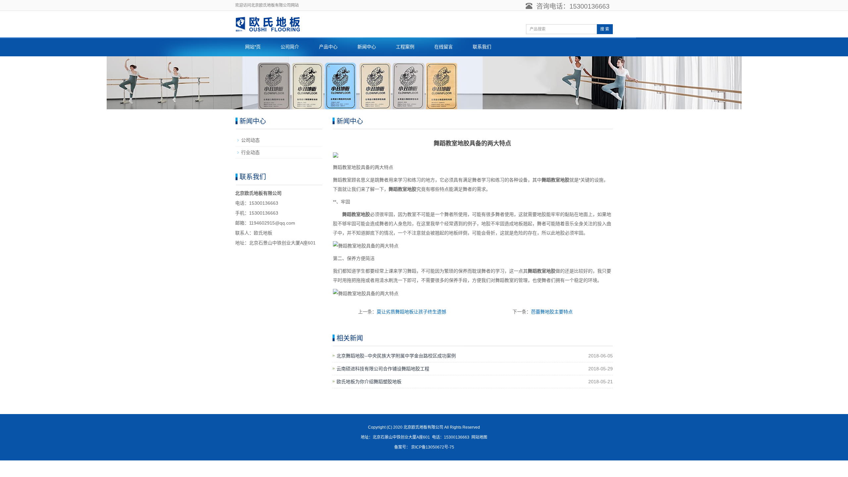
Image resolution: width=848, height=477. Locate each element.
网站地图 (479, 437)
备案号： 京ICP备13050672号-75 (424, 447)
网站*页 (253, 46)
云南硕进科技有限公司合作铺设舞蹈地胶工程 (383, 368)
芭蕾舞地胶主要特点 (552, 311)
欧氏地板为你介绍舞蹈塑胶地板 (369, 381)
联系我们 (482, 46)
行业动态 (250, 152)
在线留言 (443, 46)
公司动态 (250, 140)
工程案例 (405, 46)
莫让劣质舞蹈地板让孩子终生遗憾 (411, 311)
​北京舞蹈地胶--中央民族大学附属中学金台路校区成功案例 (396, 355)
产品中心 (328, 46)
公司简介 (290, 46)
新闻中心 (366, 46)
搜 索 (604, 29)
